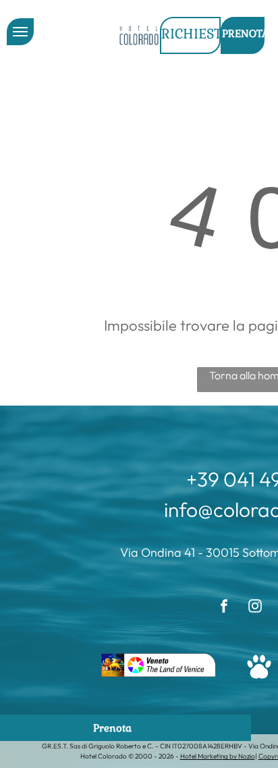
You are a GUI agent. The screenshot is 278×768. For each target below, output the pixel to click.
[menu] (20, 31)
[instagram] (255, 608)
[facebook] (224, 608)
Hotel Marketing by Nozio (217, 756)
